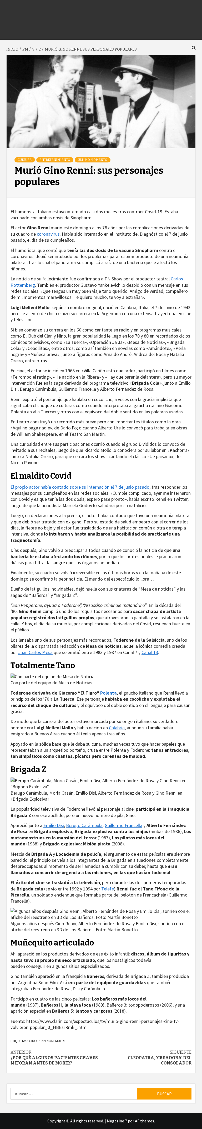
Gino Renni (38, 1040)
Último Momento (92, 160)
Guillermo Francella (123, 825)
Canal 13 (150, 652)
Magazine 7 (117, 1120)
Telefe (107, 889)
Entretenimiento (54, 160)
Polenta (108, 693)
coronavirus (48, 234)
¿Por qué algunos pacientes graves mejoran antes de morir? (54, 1058)
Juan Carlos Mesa (35, 652)
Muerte (61, 1040)
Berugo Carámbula (84, 825)
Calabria (117, 728)
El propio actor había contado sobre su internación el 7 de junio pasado (80, 487)
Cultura (25, 160)
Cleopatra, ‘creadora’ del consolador (159, 1058)
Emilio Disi (53, 825)
